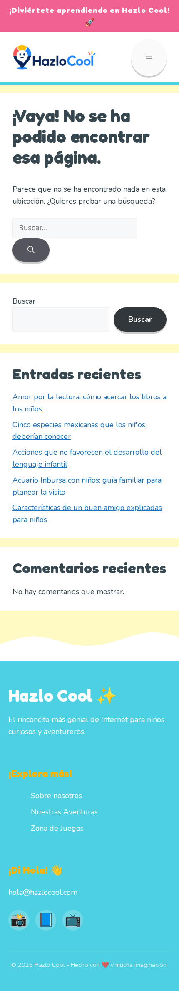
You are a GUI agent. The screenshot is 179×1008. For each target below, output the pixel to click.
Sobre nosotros (56, 796)
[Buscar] (31, 250)
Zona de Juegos (57, 828)
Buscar (23, 301)
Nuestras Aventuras (64, 812)
